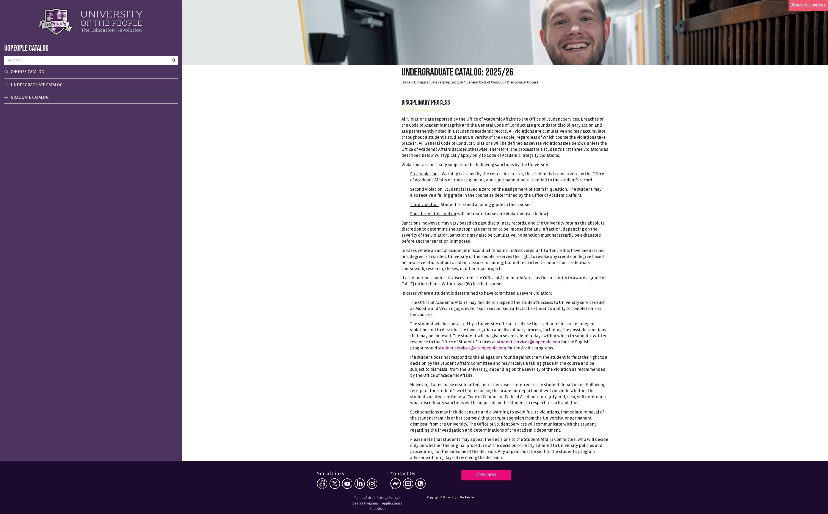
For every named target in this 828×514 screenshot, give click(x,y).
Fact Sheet (378, 509)
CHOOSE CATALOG (27, 72)
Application (391, 503)
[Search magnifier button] (174, 60)
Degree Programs (365, 503)
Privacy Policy (387, 498)
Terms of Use (363, 498)
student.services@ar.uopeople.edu (472, 348)
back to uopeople (811, 5)
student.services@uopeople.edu (528, 342)
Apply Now (486, 475)
